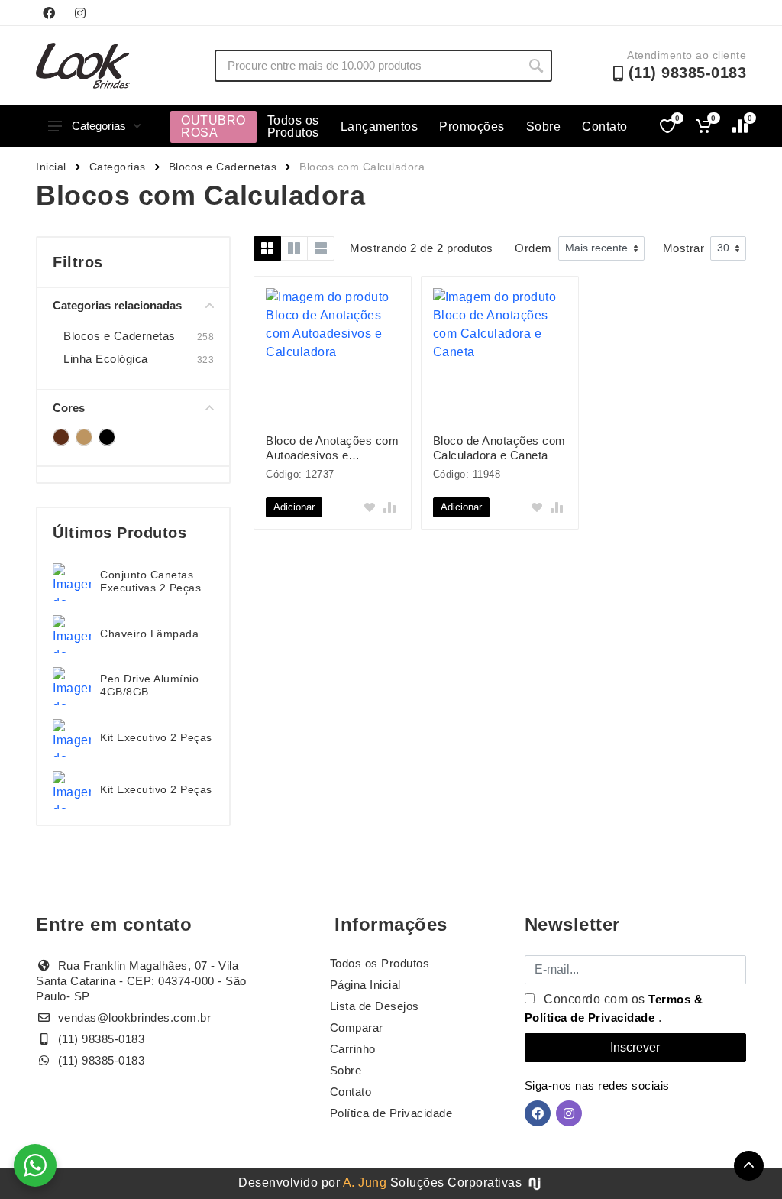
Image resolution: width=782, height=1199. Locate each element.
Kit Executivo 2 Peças (156, 737)
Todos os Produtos (293, 126)
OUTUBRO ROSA (213, 126)
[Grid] (267, 248)
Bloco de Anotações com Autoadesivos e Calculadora (332, 448)
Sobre (543, 126)
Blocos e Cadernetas (223, 166)
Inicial (51, 166)
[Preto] (107, 437)
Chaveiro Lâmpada (149, 633)
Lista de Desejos (374, 1006)
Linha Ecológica (105, 358)
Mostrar (684, 247)
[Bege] (61, 437)
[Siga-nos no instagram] (80, 13)
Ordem (533, 247)
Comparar (356, 1027)
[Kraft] (84, 437)
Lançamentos (379, 126)
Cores (69, 407)
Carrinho (353, 1048)
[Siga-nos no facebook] (49, 13)
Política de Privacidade (391, 1113)
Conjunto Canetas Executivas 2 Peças (150, 581)
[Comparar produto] (389, 507)
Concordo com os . (614, 1008)
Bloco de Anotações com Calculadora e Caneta (499, 448)
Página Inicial (365, 984)
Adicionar (294, 507)
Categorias (99, 125)
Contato (605, 126)
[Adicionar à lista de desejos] (370, 507)
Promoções (472, 126)
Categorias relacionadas (117, 305)
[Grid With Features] (294, 248)
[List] (320, 248)
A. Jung (365, 1182)
